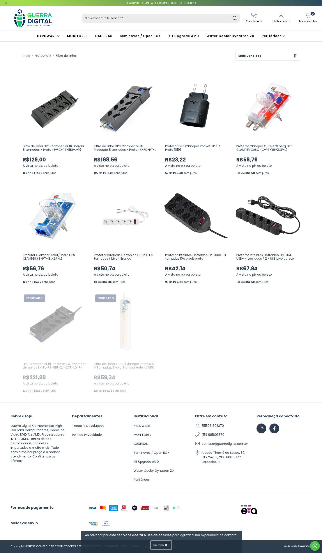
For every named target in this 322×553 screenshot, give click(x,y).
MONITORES (77, 36)
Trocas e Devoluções (88, 426)
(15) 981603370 (213, 434)
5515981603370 (213, 426)
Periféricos (272, 36)
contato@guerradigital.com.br (225, 443)
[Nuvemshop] (297, 546)
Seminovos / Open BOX (140, 36)
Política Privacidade (87, 434)
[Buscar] (234, 19)
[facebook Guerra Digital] (12, 3)
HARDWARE (47, 36)
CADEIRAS (103, 36)
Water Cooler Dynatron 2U (230, 36)
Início (26, 55)
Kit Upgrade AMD (183, 36)
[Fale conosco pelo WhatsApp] (315, 546)
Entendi (161, 545)
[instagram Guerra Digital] (6, 3)
